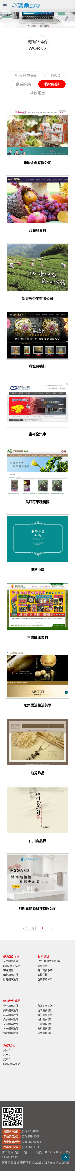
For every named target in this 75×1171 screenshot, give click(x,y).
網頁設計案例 (12, 956)
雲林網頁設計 (45, 1033)
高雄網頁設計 (10, 1010)
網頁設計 (43, 965)
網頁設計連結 (12, 1000)
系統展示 (9, 1045)
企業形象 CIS (45, 979)
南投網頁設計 (45, 1019)
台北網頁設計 (45, 1005)
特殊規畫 (37, 93)
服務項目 (43, 956)
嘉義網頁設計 (10, 1019)
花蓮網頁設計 (45, 1023)
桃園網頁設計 (45, 1010)
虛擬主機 (43, 974)
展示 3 (6, 1059)
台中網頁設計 (10, 1028)
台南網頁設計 (10, 1005)
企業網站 (23, 84)
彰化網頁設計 (10, 1033)
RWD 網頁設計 (11, 965)
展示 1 (6, 1050)
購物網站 (52, 84)
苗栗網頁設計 (10, 1023)
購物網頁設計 (10, 974)
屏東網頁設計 (10, 1014)
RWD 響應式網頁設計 (50, 961)
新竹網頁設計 (45, 1014)
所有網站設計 (10, 979)
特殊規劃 (8, 970)
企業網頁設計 (10, 961)
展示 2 (6, 1054)
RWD (55, 75)
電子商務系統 (45, 970)
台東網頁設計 (45, 1028)
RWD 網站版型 (11, 1063)
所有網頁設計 (26, 75)
